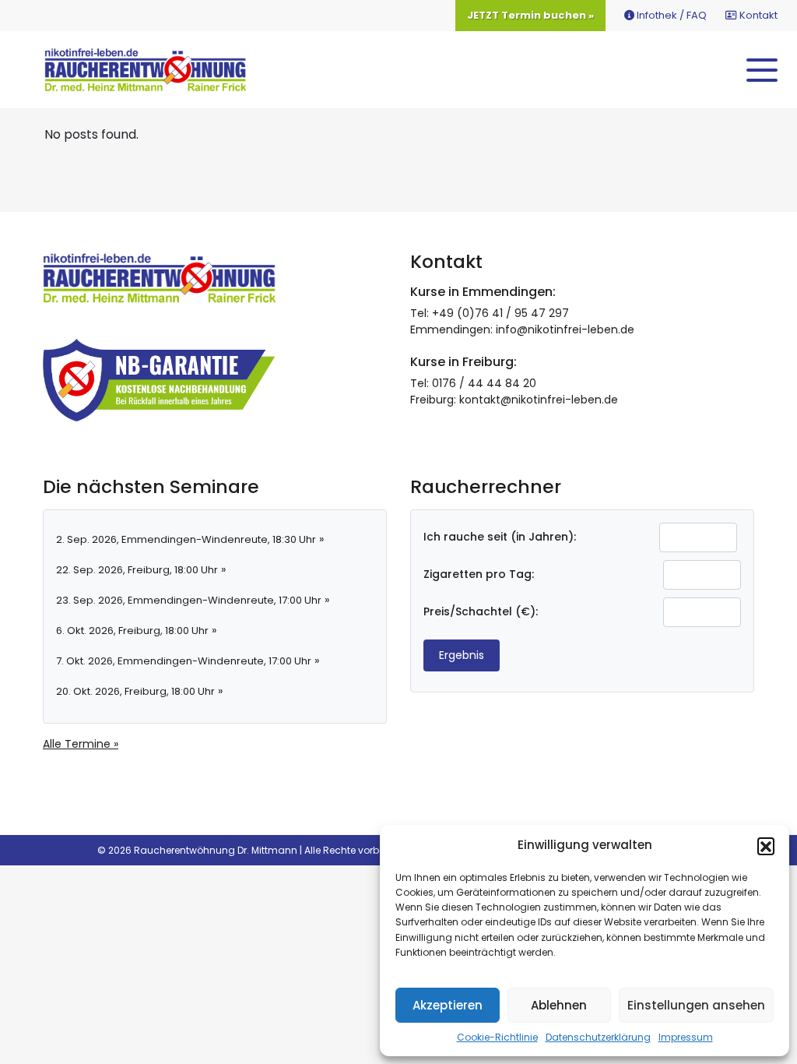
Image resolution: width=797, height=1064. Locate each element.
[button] (766, 846)
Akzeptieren (448, 1005)
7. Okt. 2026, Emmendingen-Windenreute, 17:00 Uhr (183, 661)
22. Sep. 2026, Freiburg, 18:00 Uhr (137, 569)
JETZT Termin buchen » (530, 15)
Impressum (685, 1037)
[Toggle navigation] (762, 70)
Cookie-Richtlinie (497, 1037)
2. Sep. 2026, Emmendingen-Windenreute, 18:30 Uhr (186, 539)
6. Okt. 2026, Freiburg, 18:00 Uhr (132, 630)
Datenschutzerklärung (598, 1037)
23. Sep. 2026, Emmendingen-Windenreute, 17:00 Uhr (188, 600)
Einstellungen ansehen (696, 1005)
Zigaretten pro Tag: (478, 574)
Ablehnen (559, 1005)
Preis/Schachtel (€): (480, 611)
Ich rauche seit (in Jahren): (499, 536)
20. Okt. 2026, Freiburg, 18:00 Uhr (135, 691)
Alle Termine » (80, 744)
